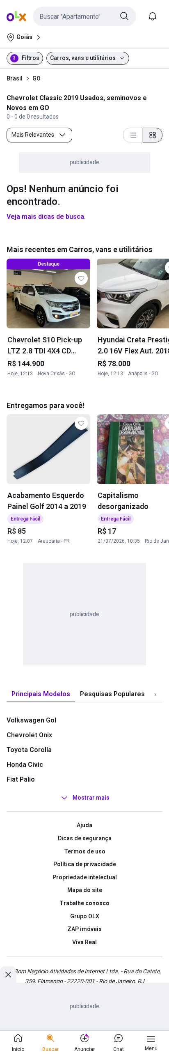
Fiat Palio (21, 779)
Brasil (15, 78)
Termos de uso (84, 851)
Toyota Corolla (29, 750)
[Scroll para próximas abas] (155, 694)
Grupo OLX (84, 916)
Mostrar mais (91, 798)
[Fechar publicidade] (8, 974)
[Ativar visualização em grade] (152, 135)
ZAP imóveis (84, 929)
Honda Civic (25, 764)
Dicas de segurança (85, 838)
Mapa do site (84, 890)
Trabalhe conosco (84, 903)
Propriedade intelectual (85, 877)
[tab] (41, 694)
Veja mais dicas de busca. (46, 216)
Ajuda (84, 825)
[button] (84, 16)
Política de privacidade (84, 864)
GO (36, 78)
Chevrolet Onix (29, 735)
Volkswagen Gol (31, 720)
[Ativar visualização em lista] (133, 135)
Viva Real (84, 942)
